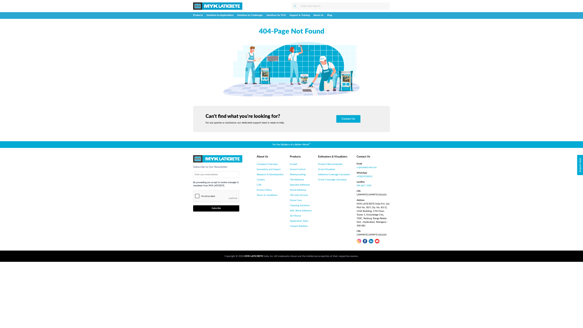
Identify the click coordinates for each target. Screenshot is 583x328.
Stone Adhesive (298, 190)
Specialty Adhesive (300, 185)
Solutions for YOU (276, 15)
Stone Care (296, 200)
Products (198, 15)
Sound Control (297, 169)
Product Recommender (330, 164)
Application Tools (299, 221)
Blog (329, 15)
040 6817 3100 (364, 186)
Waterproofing (297, 174)
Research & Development (270, 174)
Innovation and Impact (269, 169)
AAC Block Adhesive (301, 210)
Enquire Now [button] (580, 165)
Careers (261, 179)
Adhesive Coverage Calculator (334, 174)
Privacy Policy (264, 190)
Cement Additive (299, 226)
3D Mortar (295, 216)
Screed (293, 164)
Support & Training (300, 15)
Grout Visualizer (326, 169)
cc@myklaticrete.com (367, 167)
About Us (318, 15)
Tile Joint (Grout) (299, 195)
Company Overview (267, 164)
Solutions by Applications (220, 15)
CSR (259, 185)
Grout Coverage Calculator (332, 179)
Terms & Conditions (267, 195)
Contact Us (348, 119)
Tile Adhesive (297, 179)
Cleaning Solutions (300, 205)
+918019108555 (364, 177)
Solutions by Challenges (250, 15)
